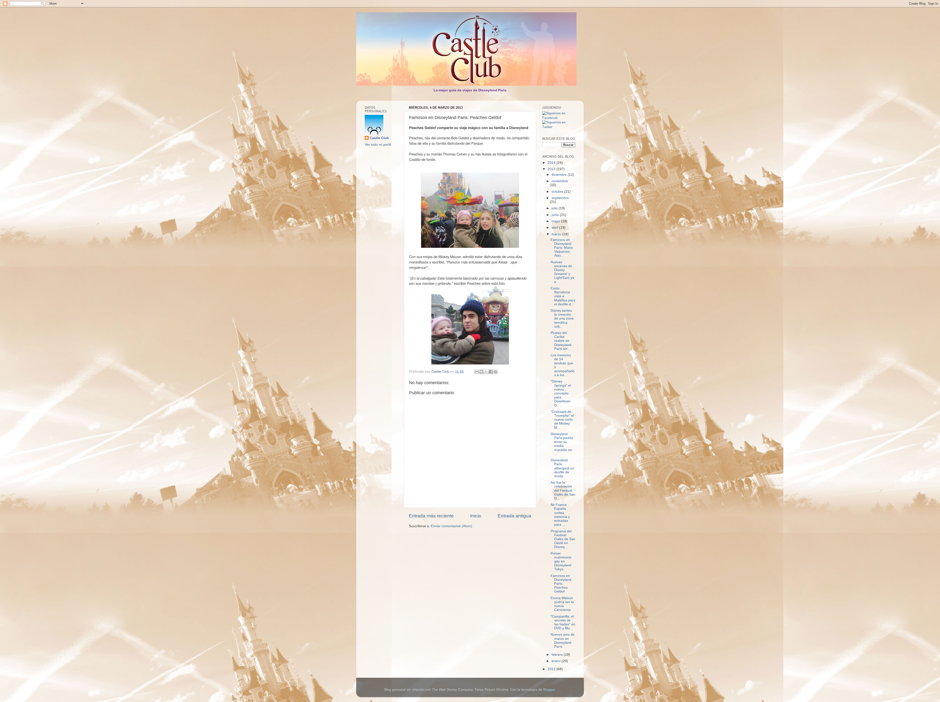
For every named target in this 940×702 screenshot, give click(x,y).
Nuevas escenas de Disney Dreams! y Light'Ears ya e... (562, 272)
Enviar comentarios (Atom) (451, 526)
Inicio (475, 515)
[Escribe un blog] (481, 371)
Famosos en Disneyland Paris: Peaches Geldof (561, 584)
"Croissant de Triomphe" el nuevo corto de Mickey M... (562, 419)
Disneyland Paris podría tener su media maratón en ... (562, 444)
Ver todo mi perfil (378, 144)
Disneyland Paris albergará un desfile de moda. (562, 468)
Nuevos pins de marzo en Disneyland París (563, 640)
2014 (552, 163)
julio (555, 208)
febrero (558, 654)
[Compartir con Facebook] (490, 371)
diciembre (560, 175)
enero (557, 661)
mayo (556, 221)
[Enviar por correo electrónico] (476, 371)
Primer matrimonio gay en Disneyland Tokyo (561, 561)
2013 (552, 169)
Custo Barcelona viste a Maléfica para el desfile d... (563, 296)
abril (555, 227)
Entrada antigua (514, 515)
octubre (558, 191)
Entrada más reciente (431, 515)
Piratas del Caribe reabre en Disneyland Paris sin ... (561, 341)
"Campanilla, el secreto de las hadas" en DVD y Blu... (563, 622)
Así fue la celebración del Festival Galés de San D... (563, 490)
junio (556, 215)
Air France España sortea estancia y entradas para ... (560, 514)
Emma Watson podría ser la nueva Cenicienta (562, 604)
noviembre (560, 181)
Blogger (549, 689)
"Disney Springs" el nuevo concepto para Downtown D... (561, 393)
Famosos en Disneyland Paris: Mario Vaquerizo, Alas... (562, 248)
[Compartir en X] (486, 371)
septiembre (560, 198)
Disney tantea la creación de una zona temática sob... (562, 318)
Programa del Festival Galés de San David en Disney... (563, 539)
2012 (552, 669)
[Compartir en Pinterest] (495, 371)
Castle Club (379, 138)
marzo (557, 234)
